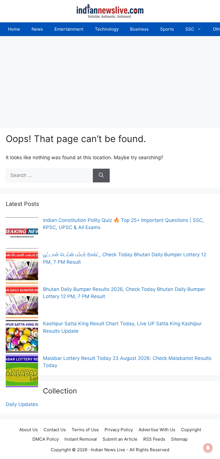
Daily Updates (22, 404)
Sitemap (179, 439)
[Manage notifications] (208, 447)
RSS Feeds (154, 439)
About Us (28, 429)
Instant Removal (80, 439)
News (37, 29)
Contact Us (55, 429)
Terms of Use (85, 429)
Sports (167, 29)
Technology (107, 29)
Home (14, 29)
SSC (189, 29)
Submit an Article (120, 439)
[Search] (101, 175)
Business (139, 29)
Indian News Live (108, 449)
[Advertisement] (110, 79)
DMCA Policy (45, 439)
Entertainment (68, 29)
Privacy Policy (119, 429)
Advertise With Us (157, 429)
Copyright (191, 429)
